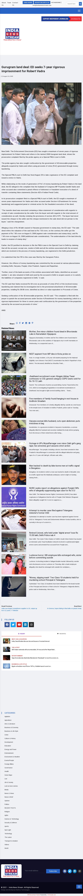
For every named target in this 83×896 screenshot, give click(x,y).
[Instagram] (31, 624)
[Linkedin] (25, 624)
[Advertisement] (54, 37)
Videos (7, 844)
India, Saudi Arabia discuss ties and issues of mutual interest (31, 641)
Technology (8, 833)
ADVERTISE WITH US (42, 2)
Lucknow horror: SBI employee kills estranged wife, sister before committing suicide (55, 556)
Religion (7, 811)
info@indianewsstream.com (42, 5)
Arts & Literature (10, 724)
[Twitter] (13, 624)
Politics (7, 804)
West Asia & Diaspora (19, 639)
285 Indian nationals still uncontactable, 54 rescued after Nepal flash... (33, 650)
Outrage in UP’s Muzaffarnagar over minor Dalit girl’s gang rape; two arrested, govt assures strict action (55, 444)
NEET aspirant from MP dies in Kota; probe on (50, 354)
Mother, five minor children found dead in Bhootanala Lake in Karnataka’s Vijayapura (53, 333)
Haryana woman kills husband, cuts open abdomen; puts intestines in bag (54, 422)
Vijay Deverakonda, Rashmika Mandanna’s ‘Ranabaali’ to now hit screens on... (35, 658)
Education (8, 746)
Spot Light (8, 830)
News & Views (9, 793)
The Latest (16, 647)
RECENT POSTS (10, 808)
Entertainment (17, 656)
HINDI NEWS (28, 2)
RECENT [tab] (22, 634)
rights (6, 815)
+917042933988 (55, 2)
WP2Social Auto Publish (33, 894)
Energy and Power (10, 749)
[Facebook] (7, 624)
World (6, 848)
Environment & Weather (12, 757)
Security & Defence (11, 822)
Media (6, 789)
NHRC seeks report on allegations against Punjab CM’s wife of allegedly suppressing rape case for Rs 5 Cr (54, 489)
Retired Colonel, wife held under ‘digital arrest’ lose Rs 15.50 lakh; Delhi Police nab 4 (53, 534)
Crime (6, 735)
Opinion (7, 800)
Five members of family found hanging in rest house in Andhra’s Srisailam (53, 400)
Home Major (8, 775)
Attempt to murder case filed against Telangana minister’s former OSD (50, 511)
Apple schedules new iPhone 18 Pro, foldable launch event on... (32, 666)
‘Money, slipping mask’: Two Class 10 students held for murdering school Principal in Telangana (54, 579)
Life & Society (9, 782)
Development (9, 742)
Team (9, 2)
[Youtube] (19, 624)
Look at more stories (11, 786)
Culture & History (10, 738)
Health (7, 771)
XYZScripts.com (51, 894)
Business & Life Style (19, 664)
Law (6, 779)
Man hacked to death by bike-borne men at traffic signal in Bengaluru (54, 467)
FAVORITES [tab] (62, 634)
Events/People (9, 760)
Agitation (7, 716)
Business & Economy (11, 727)
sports (7, 826)
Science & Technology (12, 819)
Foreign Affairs (9, 764)
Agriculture (8, 720)
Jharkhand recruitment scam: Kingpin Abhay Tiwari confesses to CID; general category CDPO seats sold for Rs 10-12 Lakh (55, 379)
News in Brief (9, 797)
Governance (8, 768)
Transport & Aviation (11, 841)
